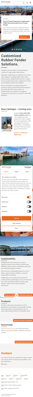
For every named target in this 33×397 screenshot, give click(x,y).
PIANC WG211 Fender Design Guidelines (11, 385)
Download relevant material (24, 342)
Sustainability (23, 375)
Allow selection (16, 223)
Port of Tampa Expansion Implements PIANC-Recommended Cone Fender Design (16, 23)
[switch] (29, 202)
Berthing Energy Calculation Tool (9, 382)
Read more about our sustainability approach (18, 295)
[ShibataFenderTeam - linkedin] (27, 3)
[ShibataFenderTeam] (5, 3)
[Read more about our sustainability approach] (16, 246)
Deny (16, 228)
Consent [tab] (6, 171)
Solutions (15, 375)
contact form (7, 361)
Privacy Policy (7, 395)
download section (10, 328)
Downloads (19, 378)
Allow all (16, 218)
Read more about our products (23, 320)
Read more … (24, 37)
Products (11, 378)
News (2, 375)
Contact (26, 378)
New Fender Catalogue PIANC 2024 (10, 388)
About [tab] (27, 171)
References (4, 378)
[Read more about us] (16, 156)
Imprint (2, 395)
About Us (8, 375)
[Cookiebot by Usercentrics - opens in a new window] (24, 167)
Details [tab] (16, 171)
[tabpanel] (16, 29)
